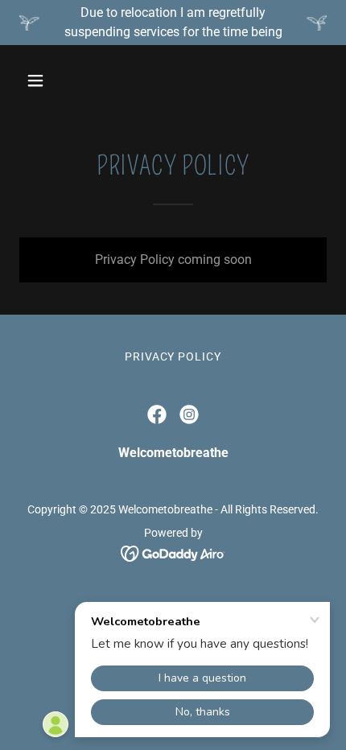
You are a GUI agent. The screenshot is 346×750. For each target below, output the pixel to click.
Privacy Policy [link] (173, 356)
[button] (54, 80)
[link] (157, 414)
